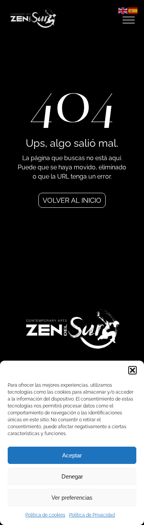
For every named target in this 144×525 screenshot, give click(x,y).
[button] (132, 370)
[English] (123, 10)
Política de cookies (45, 515)
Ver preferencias (72, 497)
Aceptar (72, 455)
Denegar (72, 476)
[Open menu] (128, 20)
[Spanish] (133, 10)
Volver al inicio (72, 200)
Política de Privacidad (92, 515)
